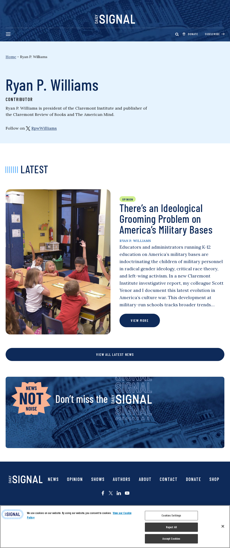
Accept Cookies (171, 538)
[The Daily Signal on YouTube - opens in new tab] (127, 493)
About (145, 479)
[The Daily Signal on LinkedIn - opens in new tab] (118, 493)
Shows (98, 479)
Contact (169, 479)
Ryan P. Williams (135, 241)
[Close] (223, 526)
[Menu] (8, 34)
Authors (121, 479)
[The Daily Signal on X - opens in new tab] (111, 493)
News (53, 479)
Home (11, 56)
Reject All (171, 527)
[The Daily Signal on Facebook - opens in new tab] (103, 493)
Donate (193, 479)
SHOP (214, 479)
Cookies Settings (171, 515)
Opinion (75, 479)
